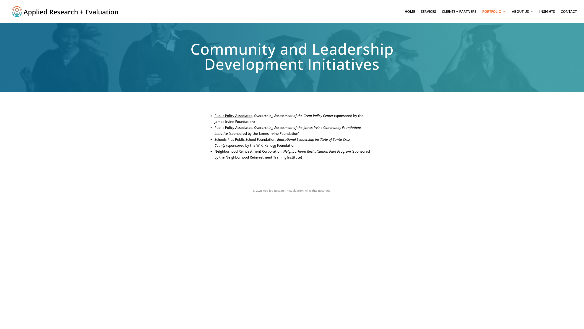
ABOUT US (520, 12)
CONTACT (569, 12)
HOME (410, 12)
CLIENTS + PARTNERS (459, 12)
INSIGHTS (547, 12)
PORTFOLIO (491, 12)
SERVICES (428, 12)
